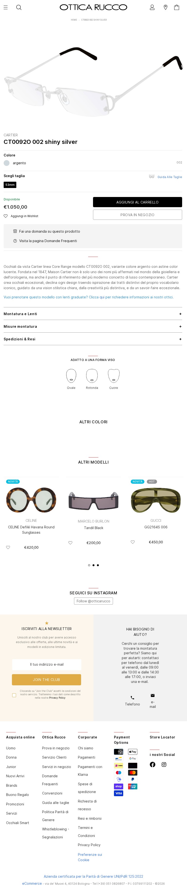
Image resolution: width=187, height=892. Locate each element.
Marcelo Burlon (93, 521)
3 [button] (98, 565)
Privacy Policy (57, 697)
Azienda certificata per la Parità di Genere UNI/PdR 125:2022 (93, 876)
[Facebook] (152, 764)
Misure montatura (20, 326)
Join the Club (46, 680)
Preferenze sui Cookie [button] (90, 857)
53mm (10, 185)
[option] (93, 83)
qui (102, 297)
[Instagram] (164, 764)
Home (74, 20)
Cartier (11, 135)
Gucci (155, 520)
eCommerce (32, 883)
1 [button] (89, 565)
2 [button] (93, 565)
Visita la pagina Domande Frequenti (48, 241)
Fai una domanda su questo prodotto (49, 231)
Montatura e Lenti (20, 314)
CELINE (31, 520)
